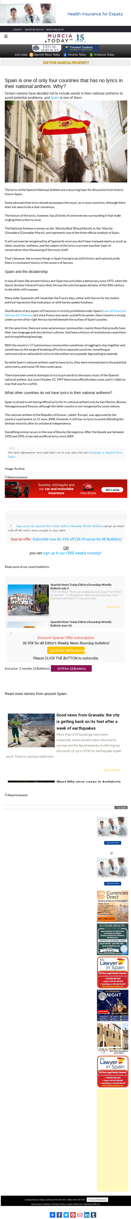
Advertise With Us (92, 1204)
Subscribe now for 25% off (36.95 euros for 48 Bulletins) (77, 539)
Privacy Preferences (97, 1199)
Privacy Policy (58, 1204)
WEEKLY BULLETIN (54, 29)
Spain (55, 97)
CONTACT (17, 29)
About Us (78, 1204)
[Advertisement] (112, 1140)
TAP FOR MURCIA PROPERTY (65, 62)
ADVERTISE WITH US (34, 29)
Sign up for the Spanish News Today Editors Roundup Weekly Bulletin (59, 526)
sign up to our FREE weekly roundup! (72, 553)
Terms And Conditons (41, 1204)
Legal (69, 1204)
